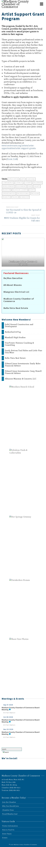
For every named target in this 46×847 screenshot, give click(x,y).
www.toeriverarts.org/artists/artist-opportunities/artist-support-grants (19, 146)
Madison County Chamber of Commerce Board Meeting (21, 709)
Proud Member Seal (9, 814)
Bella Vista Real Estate (15, 308)
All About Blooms (12, 285)
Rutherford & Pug (13, 332)
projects (6, 197)
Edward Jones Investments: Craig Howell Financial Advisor (23, 372)
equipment (21, 186)
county (28, 183)
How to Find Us (8, 830)
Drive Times (7, 834)
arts (23, 179)
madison (6, 190)
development (8, 186)
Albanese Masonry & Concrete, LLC (20, 379)
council (19, 183)
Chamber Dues (8, 810)
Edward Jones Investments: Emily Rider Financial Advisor (23, 364)
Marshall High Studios (15, 337)
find (30, 186)
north (32, 190)
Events (4, 838)
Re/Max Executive (13, 278)
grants (37, 186)
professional (23, 193)
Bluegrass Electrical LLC (16, 292)
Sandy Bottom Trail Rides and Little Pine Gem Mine (23, 351)
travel (15, 197)
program (35, 193)
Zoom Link (12, 159)
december (37, 183)
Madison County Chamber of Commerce (18, 299)
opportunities (9, 193)
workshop (24, 197)
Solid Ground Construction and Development (19, 325)
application (13, 179)
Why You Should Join (10, 806)
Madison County (19, 190)
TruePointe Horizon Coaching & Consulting (19, 344)
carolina (31, 179)
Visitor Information (10, 826)
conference (8, 183)
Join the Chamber (9, 802)
